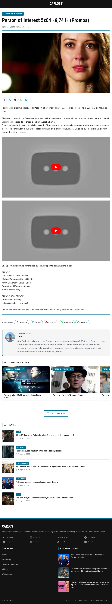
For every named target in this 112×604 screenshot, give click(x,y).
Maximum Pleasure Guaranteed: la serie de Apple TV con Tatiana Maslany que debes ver (90, 584)
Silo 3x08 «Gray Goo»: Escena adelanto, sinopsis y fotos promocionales (44, 498)
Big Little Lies (22, 463)
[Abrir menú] (107, 3)
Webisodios (7, 574)
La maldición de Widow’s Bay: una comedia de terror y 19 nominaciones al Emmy (90, 569)
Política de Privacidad (99, 600)
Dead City (21, 447)
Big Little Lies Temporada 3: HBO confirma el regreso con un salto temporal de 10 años (50, 466)
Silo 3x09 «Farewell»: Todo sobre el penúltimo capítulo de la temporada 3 (45, 435)
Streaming (6, 559)
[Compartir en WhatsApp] (20, 99)
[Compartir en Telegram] (26, 99)
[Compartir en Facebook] (4, 99)
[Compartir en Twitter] (10, 99)
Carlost (8, 526)
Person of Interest (12, 14)
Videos (5, 569)
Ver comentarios (57, 413)
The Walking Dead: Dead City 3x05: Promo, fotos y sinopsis (39, 451)
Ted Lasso (21, 479)
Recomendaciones (10, 564)
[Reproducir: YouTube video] (56, 167)
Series (4, 554)
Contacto (67, 600)
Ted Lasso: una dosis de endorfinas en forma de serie (37, 482)
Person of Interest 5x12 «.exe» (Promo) (68, 395)
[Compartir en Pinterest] (15, 99)
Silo (18, 432)
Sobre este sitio (81, 600)
